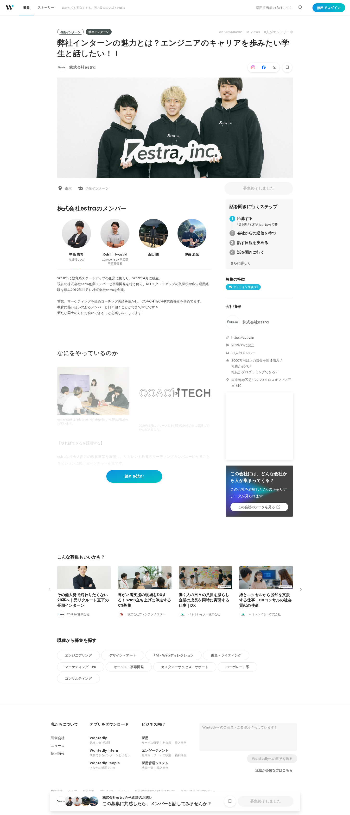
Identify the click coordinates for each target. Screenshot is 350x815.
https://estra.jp (242, 337)
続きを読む (134, 476)
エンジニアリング (78, 655)
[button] (64, 724)
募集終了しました (258, 188)
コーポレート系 (237, 666)
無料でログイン (329, 7)
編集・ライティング (226, 655)
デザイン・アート (122, 655)
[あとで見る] (287, 67)
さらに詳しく (240, 263)
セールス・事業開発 (129, 666)
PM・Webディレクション (173, 655)
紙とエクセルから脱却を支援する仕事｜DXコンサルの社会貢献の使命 (265, 600)
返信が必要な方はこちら (274, 770)
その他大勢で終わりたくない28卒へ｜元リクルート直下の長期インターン (83, 600)
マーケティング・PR (80, 666)
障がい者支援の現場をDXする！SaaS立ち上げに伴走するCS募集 (144, 600)
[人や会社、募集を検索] (300, 8)
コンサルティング (78, 678)
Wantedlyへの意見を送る (272, 758)
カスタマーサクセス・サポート (184, 666)
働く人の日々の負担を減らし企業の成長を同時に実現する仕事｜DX (204, 600)
